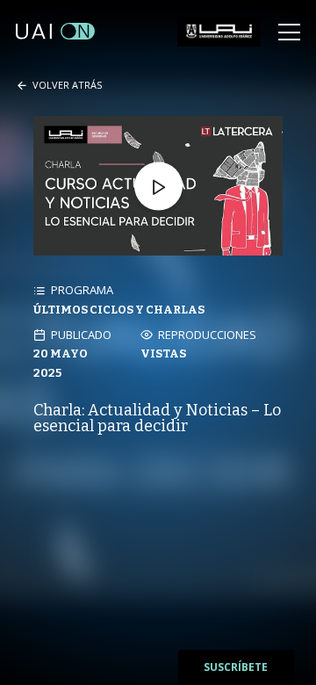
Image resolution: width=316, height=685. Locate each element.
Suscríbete (236, 667)
